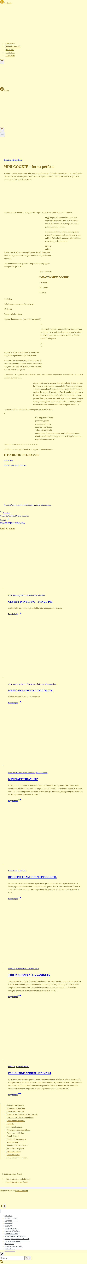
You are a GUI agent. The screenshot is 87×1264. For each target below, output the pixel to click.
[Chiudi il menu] (0, 1211)
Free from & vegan (14, 1127)
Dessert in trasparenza (16, 1121)
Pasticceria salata (14, 1151)
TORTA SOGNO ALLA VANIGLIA (29, 975)
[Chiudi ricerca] (2, 1254)
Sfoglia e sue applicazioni (17, 1158)
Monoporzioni (50, 684)
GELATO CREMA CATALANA (12, 521)
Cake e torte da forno (35, 684)
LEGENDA (10, 53)
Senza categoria (13, 1155)
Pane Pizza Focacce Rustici (18, 1145)
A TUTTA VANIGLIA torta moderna (14, 514)
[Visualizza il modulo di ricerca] (2, 61)
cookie (24, 505)
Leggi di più (14, 614)
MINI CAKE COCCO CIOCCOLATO (30, 690)
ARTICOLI (10, 50)
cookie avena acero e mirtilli (15, 465)
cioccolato (16, 505)
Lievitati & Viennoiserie (16, 1139)
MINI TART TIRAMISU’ (23, 779)
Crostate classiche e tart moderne (21, 773)
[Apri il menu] (2, 134)
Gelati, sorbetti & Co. (15, 1133)
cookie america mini (35, 505)
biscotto (7, 505)
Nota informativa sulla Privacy (18, 1179)
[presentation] (46, 561)
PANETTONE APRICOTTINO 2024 (29, 1073)
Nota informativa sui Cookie (17, 1182)
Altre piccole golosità (16, 595)
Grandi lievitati (22, 1067)
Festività (11, 1067)
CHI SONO (10, 43)
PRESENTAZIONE (13, 46)
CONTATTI (10, 56)
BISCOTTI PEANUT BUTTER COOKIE (32, 877)
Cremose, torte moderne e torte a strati (23, 969)
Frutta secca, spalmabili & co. (18, 1130)
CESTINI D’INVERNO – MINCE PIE (30, 601)
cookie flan (8, 460)
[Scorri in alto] (1, 1206)
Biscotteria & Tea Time (13, 160)
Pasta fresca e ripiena (15, 1148)
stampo (47, 505)
